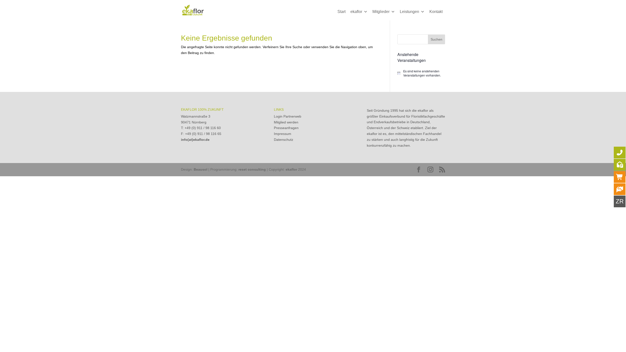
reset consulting (252, 169)
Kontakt (436, 12)
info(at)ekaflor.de (195, 140)
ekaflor (356, 12)
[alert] (421, 73)
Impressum (282, 134)
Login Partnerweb (287, 116)
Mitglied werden (286, 122)
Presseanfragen (286, 128)
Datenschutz (283, 140)
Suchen (436, 39)
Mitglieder (381, 12)
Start (341, 12)
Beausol (200, 169)
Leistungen (409, 12)
